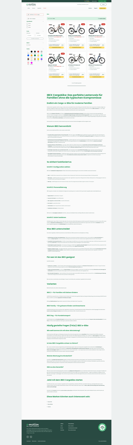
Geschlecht (29, 21)
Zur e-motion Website (102, 441)
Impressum (29, 441)
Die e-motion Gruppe (72, 430)
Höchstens (37, 33)
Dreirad (33, 8)
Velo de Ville (50, 401)
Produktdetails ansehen (56, 47)
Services (90, 8)
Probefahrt (55, 390)
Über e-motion (71, 425)
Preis (28, 31)
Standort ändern (102, 18)
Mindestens (28, 33)
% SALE (44, 8)
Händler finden (102, 8)
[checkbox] (27, 23)
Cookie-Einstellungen (42, 441)
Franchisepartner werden (72, 427)
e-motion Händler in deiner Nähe (66, 390)
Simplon (49, 406)
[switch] (28, 14)
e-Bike (28, 8)
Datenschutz (34, 441)
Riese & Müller (50, 404)
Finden (103, 4)
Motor (28, 42)
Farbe (28, 49)
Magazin (95, 8)
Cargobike (39, 8)
